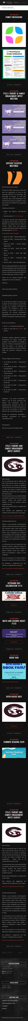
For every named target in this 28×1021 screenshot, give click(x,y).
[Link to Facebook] (23, 1019)
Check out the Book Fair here (10, 682)
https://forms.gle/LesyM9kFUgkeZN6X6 (13, 516)
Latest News (12, 15)
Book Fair (14, 657)
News (17, 15)
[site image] (14, 466)
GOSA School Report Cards (8, 1003)
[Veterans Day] (14, 596)
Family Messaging (14, 17)
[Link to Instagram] (25, 1019)
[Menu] (25, 2)
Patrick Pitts (18, 85)
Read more (14, 605)
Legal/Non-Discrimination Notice (10, 1000)
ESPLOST (4, 1008)
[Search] (22, 2)
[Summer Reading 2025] (14, 753)
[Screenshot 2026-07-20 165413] (14, 35)
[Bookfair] (14, 671)
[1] (14, 633)
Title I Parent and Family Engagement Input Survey (14, 448)
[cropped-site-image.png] (14, 833)
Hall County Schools (19, 1017)
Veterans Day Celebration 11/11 (14, 584)
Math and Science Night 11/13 (14, 622)
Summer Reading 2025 (14, 741)
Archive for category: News (7, 7)
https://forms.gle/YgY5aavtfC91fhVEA (13, 886)
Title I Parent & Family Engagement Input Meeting (14, 96)
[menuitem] (22, 2)
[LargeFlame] (14, 178)
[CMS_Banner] (11, 2)
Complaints (4, 1006)
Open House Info (14, 696)
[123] (14, 111)
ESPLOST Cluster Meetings (14, 164)
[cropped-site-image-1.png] (14, 712)
